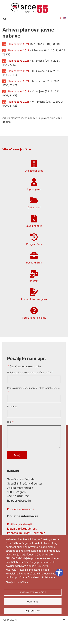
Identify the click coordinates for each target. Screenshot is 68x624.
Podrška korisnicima (34, 317)
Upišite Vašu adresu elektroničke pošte (29, 372)
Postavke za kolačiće (33, 592)
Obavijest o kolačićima (17, 582)
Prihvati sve (32, 611)
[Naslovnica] (29, 7)
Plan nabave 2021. (18, 44)
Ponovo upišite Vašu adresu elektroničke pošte (33, 388)
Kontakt (34, 280)
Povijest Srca (34, 244)
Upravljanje (34, 189)
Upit (9, 422)
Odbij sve (32, 601)
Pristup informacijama (34, 299)
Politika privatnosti (19, 524)
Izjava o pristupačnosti (22, 528)
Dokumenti (34, 207)
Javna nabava (34, 225)
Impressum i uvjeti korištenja (26, 533)
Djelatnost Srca (34, 170)
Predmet (12, 406)
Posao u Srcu (34, 262)
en (61, 17)
